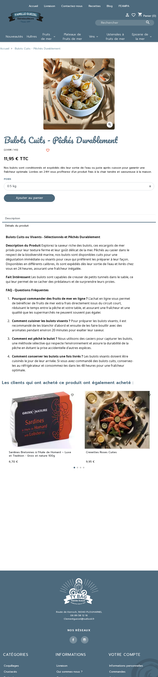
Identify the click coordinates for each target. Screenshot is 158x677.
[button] (74, 467)
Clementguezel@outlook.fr (79, 619)
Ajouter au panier (29, 198)
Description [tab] (12, 218)
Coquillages (11, 666)
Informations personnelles (126, 666)
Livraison (49, 6)
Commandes (117, 672)
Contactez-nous (71, 6)
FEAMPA (124, 6)
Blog (110, 6)
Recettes (95, 6)
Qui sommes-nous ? (69, 672)
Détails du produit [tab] (17, 226)
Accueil (33, 6)
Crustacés (10, 672)
